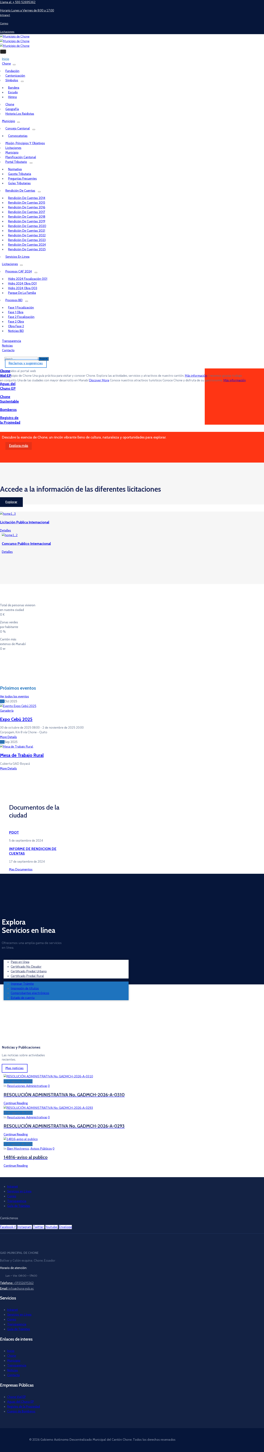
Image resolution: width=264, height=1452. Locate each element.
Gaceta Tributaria (19, 174)
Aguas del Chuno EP (20, 1401)
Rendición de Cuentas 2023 (27, 240)
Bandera (13, 87)
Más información (196, 376)
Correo (11, 1196)
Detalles (5, 530)
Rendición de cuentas (20, 190)
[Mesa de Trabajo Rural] (16, 747)
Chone (6, 63)
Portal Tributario (16, 162)
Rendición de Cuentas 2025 (27, 249)
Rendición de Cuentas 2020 (27, 226)
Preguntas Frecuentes (22, 178)
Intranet (12, 1186)
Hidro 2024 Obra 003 (22, 288)
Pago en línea (20, 962)
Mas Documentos (21, 869)
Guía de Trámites (18, 1206)
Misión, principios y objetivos (25, 143)
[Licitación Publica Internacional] (8, 514)
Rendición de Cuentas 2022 (27, 235)
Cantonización (15, 75)
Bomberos (8, 409)
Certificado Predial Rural (27, 976)
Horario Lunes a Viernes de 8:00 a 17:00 (27, 10)
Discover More (99, 380)
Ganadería (6, 711)
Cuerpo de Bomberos (21, 1411)
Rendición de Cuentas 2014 (26, 198)
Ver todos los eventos (14, 696)
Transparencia (16, 1201)
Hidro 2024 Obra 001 (22, 283)
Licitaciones (13, 148)
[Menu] (14, 64)
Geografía (12, 109)
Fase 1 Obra (15, 312)
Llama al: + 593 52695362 (18, 2)
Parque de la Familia (22, 293)
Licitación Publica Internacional (24, 522)
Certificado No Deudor (26, 967)
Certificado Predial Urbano (29, 971)
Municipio (8, 121)
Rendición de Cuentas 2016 (26, 207)
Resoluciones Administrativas (27, 1086)
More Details (8, 737)
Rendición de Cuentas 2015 (26, 202)
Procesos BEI (13, 300)
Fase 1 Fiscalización (21, 307)
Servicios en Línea (19, 1191)
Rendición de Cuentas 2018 (26, 216)
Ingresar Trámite (22, 984)
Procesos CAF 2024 (18, 271)
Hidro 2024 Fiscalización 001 (27, 279)
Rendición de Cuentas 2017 (26, 212)
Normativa (15, 169)
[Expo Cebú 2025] (18, 706)
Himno (12, 97)
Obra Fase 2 (16, 326)
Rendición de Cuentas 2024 (27, 244)
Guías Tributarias (19, 183)
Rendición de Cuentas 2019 (26, 221)
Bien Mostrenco (18, 1149)
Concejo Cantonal (17, 128)
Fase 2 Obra (16, 321)
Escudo (13, 92)
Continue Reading (16, 1103)
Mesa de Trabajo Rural (22, 755)
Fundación (12, 71)
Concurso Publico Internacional (26, 543)
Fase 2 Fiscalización (21, 317)
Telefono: (17, 1283)
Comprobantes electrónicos (30, 993)
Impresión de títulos (25, 988)
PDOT (14, 832)
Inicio (10, 1351)
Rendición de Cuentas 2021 (26, 230)
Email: (17, 1288)
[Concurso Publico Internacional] (10, 535)
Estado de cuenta (22, 998)
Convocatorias (17, 136)
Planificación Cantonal (20, 157)
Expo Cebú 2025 (16, 719)
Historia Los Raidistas (19, 114)
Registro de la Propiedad (23, 1406)
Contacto (8, 350)
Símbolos (11, 80)
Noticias (12, 1370)
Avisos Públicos (41, 1149)
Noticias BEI (16, 331)
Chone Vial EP (16, 1397)
